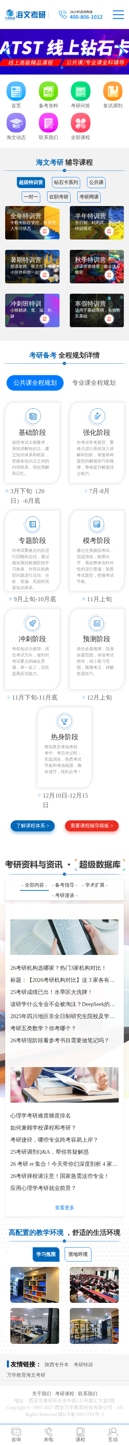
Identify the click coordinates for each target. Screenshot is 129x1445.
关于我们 (41, 1393)
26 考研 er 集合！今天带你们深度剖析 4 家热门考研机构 (64, 1165)
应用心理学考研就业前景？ (43, 1188)
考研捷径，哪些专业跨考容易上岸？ (54, 1140)
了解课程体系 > (32, 825)
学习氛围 (46, 1254)
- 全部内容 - (34, 885)
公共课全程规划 (35, 382)
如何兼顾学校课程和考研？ (43, 1128)
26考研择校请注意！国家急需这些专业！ (59, 1176)
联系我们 (87, 1393)
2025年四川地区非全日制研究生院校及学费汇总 (62, 1017)
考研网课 (89, 196)
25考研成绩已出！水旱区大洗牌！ (51, 992)
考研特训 (83, 1364)
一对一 (31, 196)
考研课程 (64, 1393)
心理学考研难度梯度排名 (40, 1116)
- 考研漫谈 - (64, 895)
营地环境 (78, 1254)
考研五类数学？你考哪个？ (43, 1028)
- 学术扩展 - (95, 885)
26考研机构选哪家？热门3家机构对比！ (58, 968)
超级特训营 (31, 182)
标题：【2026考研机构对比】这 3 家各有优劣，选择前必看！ (62, 981)
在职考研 (58, 196)
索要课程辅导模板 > (92, 825)
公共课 (96, 182)
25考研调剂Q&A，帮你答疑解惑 (49, 1152)
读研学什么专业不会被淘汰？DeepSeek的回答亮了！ (62, 1005)
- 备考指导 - (64, 885)
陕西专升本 (57, 1364)
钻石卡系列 (66, 182)
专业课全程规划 (94, 382)
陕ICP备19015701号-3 (81, 1414)
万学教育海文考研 (26, 1375)
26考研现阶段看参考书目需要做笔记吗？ (59, 1040)
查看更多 (64, 1207)
